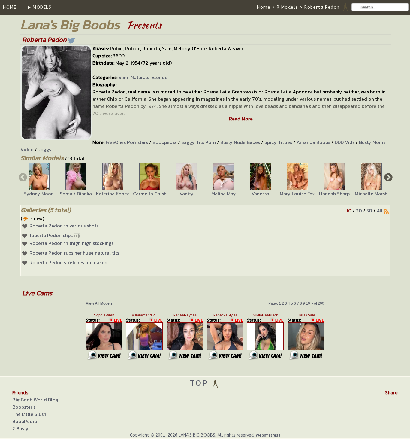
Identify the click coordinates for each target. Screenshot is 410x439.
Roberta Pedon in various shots (63, 225)
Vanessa (260, 193)
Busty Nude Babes (240, 142)
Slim (123, 77)
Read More (241, 118)
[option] (38, 180)
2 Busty (20, 428)
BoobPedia (24, 421)
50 (369, 210)
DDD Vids (344, 142)
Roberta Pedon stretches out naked (68, 262)
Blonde (159, 77)
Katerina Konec (112, 193)
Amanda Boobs (313, 142)
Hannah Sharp (334, 193)
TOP (200, 383)
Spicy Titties (278, 142)
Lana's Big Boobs (70, 24)
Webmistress (268, 435)
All (380, 210)
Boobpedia (164, 142)
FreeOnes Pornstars (127, 142)
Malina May (223, 193)
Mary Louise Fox (297, 193)
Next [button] (388, 177)
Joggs (44, 149)
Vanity (186, 193)
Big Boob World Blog (35, 399)
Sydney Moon (39, 193)
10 (349, 210)
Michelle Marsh (371, 193)
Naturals (140, 77)
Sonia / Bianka (76, 193)
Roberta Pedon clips (50, 235)
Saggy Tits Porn (198, 142)
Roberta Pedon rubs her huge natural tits (74, 252)
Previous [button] (22, 177)
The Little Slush (29, 414)
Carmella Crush (150, 193)
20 (359, 210)
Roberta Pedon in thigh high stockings (71, 243)
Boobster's (23, 406)
